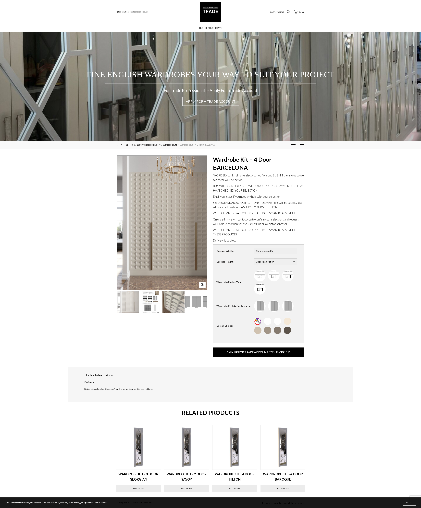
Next (309, 458)
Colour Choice (224, 325)
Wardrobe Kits (170, 144)
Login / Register (277, 12)
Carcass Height (224, 261)
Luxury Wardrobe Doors (149, 144)
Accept (409, 502)
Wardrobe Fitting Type (228, 282)
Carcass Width (224, 251)
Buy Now (138, 488)
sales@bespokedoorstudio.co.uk (133, 12)
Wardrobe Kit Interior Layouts (233, 306)
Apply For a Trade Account (210, 101)
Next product (302, 144)
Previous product (293, 144)
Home (132, 144)
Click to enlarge (202, 285)
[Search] (288, 11)
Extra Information (99, 375)
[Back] (119, 144)
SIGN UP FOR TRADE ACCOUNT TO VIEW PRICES (258, 352)
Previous (111, 458)
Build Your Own (210, 27)
